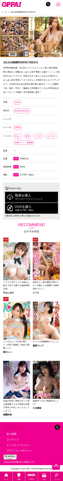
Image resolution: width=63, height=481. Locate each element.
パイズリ (38, 136)
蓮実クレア (38, 346)
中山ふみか (8, 293)
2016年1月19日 (22, 111)
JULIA (17, 102)
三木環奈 (37, 408)
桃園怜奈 (7, 415)
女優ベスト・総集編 (24, 142)
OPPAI (17, 127)
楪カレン (7, 352)
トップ (4, 12)
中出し (18, 136)
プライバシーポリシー (19, 450)
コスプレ (51, 136)
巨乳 (28, 136)
